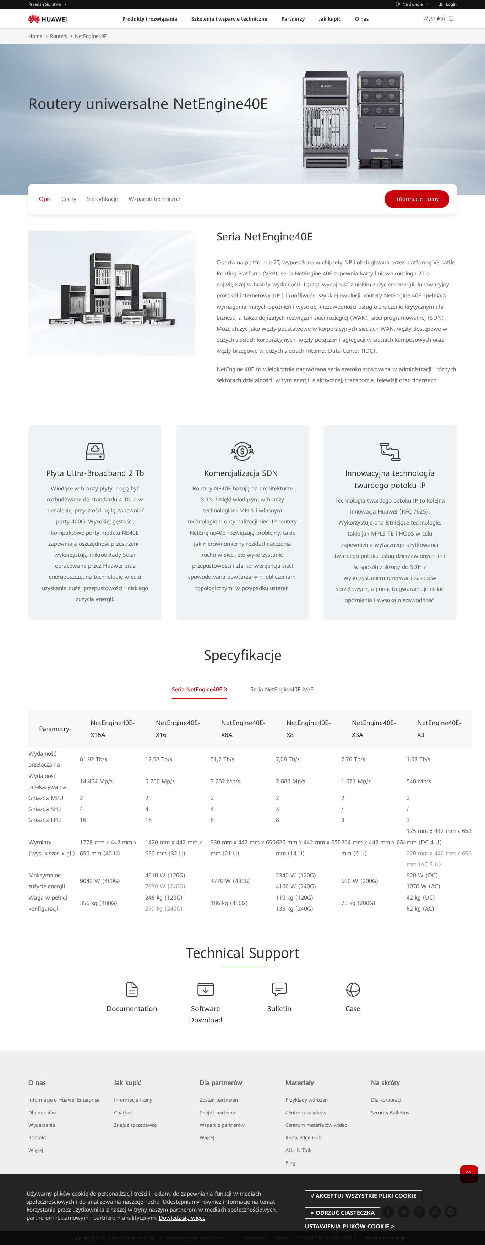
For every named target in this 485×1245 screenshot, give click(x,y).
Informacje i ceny (133, 1100)
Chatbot (123, 1112)
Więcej (35, 1150)
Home (35, 36)
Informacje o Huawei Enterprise (63, 1100)
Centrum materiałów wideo (316, 1125)
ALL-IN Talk (298, 1150)
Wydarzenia (41, 1125)
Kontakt (37, 1137)
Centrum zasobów (305, 1112)
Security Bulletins (390, 1112)
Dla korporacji (387, 1100)
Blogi (291, 1163)
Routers (58, 36)
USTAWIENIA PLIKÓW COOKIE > (349, 1226)
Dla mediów (42, 1112)
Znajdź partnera (217, 1112)
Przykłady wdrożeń (306, 1100)
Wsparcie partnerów (222, 1125)
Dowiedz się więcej (183, 1217)
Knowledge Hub (303, 1137)
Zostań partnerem (220, 1100)
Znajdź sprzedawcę (135, 1125)
